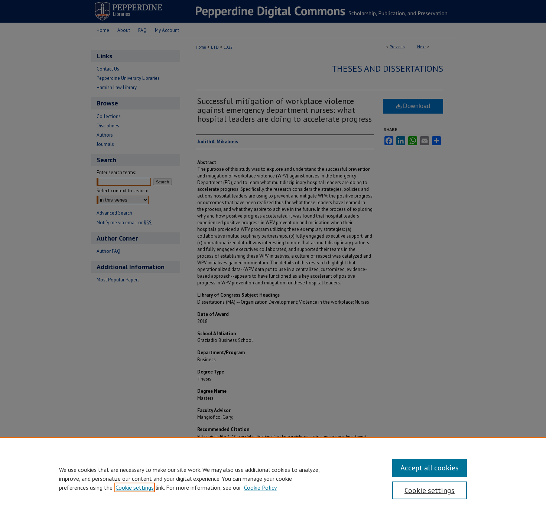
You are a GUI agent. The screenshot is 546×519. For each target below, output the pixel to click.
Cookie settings (135, 487)
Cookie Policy (260, 487)
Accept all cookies (429, 468)
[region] (273, 478)
